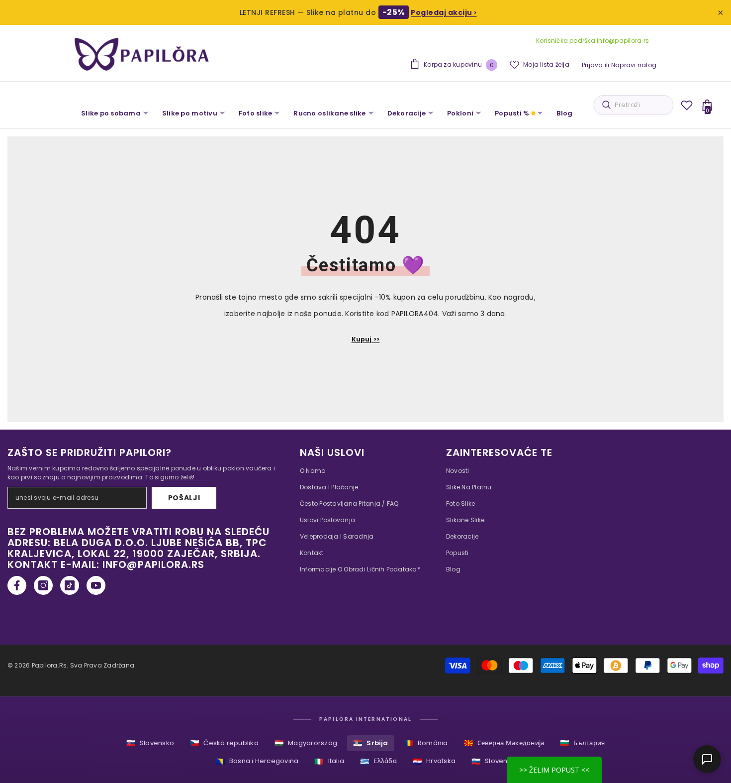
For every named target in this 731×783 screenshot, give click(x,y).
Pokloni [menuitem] (460, 113)
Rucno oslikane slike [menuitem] (329, 113)
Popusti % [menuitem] (512, 113)
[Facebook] (16, 585)
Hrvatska (434, 761)
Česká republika (224, 743)
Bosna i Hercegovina (257, 761)
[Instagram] (43, 585)
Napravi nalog (633, 65)
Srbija (370, 743)
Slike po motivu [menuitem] (189, 113)
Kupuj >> (366, 339)
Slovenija (493, 761)
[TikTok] (69, 585)
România (426, 743)
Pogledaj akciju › (444, 12)
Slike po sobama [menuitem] (111, 113)
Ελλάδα (378, 761)
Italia (329, 761)
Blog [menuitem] (564, 113)
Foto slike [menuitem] (256, 113)
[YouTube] (96, 585)
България (582, 743)
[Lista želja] (686, 105)
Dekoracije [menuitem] (406, 113)
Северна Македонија (504, 743)
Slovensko (150, 743)
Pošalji (184, 498)
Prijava (592, 65)
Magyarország (305, 743)
